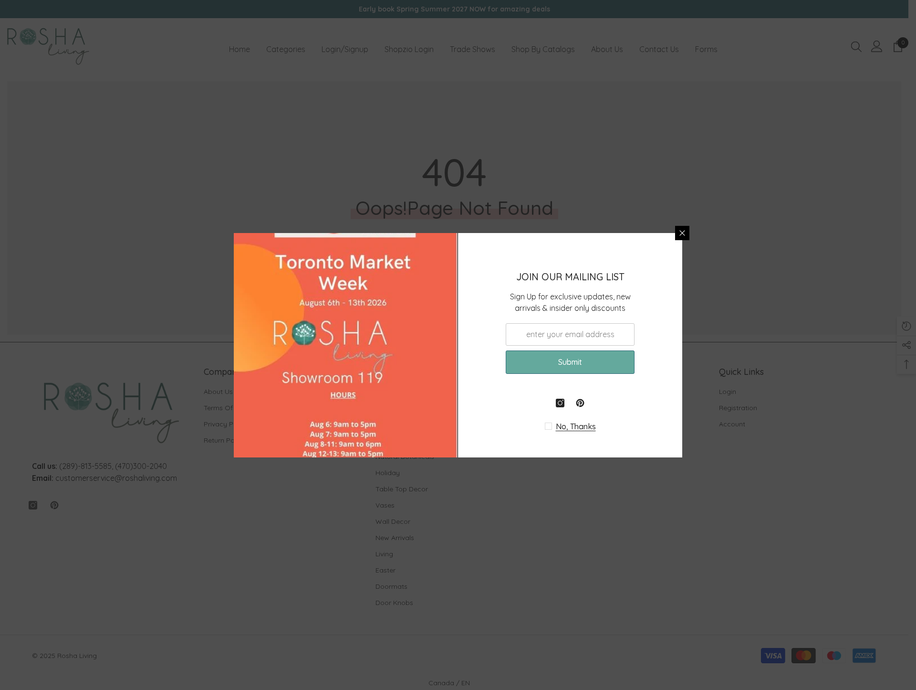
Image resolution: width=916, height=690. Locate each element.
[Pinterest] (580, 403)
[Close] (682, 233)
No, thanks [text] (576, 426)
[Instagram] (560, 403)
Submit (570, 362)
